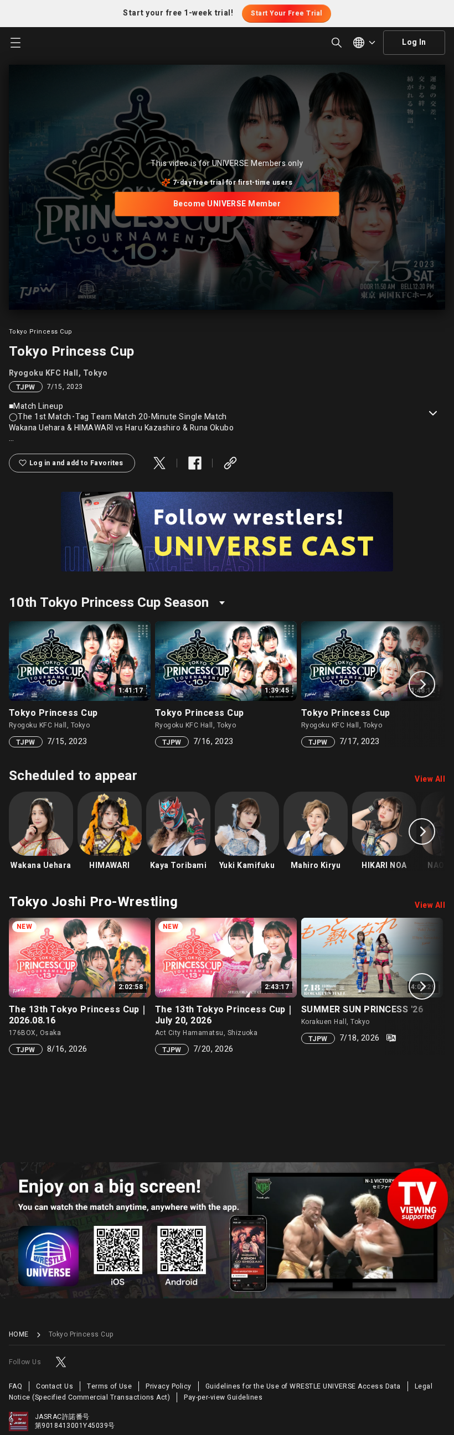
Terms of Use (109, 1386)
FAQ (15, 1386)
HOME (19, 1334)
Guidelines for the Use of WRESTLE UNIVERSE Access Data (303, 1386)
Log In (414, 42)
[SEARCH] (337, 43)
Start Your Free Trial (286, 13)
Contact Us (54, 1386)
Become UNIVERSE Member (227, 204)
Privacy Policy (169, 1386)
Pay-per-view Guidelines (223, 1397)
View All (430, 779)
